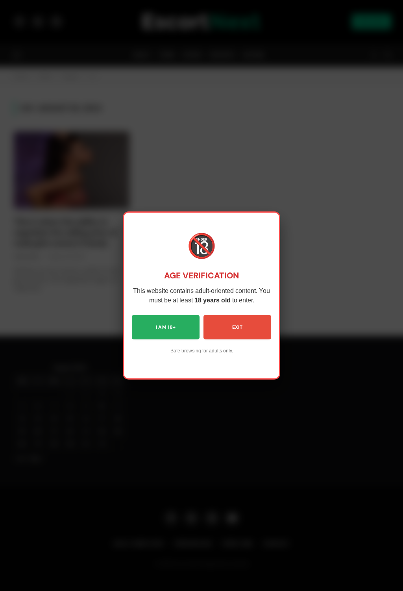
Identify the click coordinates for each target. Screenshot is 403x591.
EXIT (237, 327)
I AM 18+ (166, 327)
